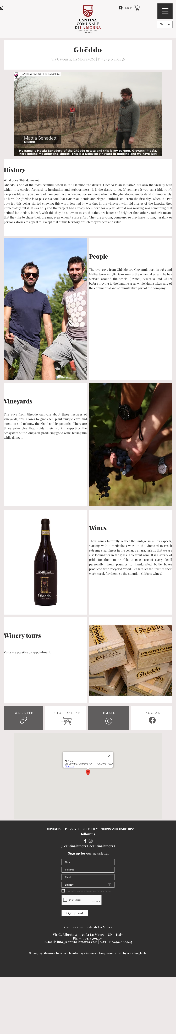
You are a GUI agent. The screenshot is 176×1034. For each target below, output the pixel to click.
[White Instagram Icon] (90, 841)
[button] (165, 11)
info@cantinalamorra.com (77, 942)
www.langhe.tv (137, 953)
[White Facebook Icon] (85, 841)
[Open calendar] (109, 884)
